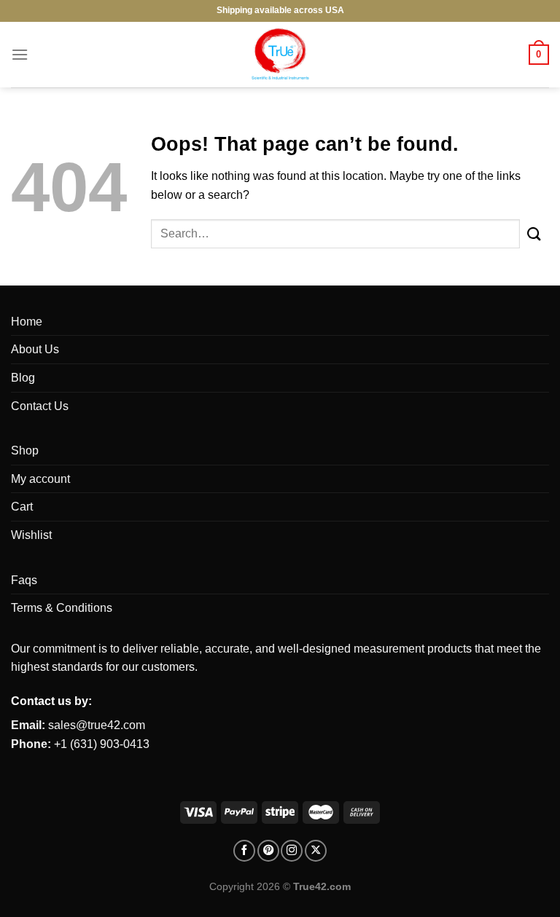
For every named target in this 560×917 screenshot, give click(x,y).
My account (40, 479)
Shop (25, 450)
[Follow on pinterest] (268, 851)
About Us (35, 349)
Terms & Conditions (61, 608)
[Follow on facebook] (244, 851)
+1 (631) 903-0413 (101, 744)
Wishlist (31, 535)
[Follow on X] (316, 851)
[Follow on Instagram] (292, 851)
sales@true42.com (96, 725)
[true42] (280, 54)
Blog (23, 377)
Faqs (24, 580)
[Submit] (534, 233)
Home (26, 321)
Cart (22, 506)
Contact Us (40, 406)
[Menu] (19, 54)
